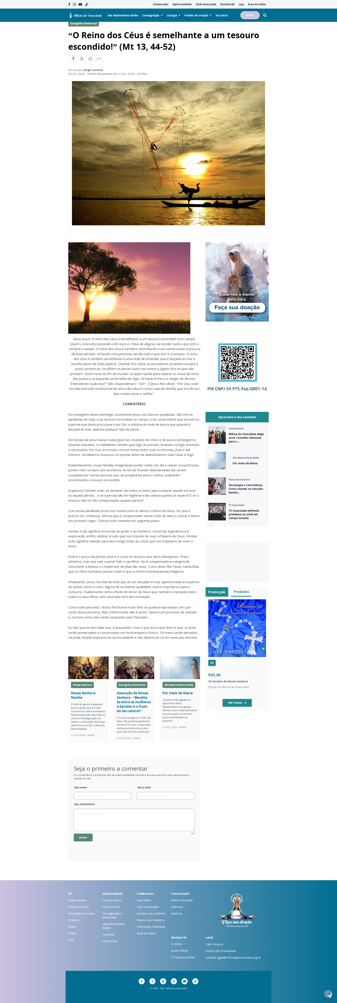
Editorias (177, 907)
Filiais (72, 927)
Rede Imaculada (181, 900)
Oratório (74, 920)
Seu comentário (84, 804)
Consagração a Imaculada (112, 915)
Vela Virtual (110, 941)
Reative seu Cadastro (151, 920)
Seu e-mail (144, 787)
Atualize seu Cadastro (151, 913)
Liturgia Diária (112, 900)
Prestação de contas (81, 913)
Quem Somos (77, 900)
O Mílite (176, 944)
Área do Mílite (146, 933)
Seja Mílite (144, 900)
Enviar (83, 837)
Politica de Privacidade (221, 951)
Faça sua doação (148, 907)
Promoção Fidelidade (151, 927)
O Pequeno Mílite (183, 957)
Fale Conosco (214, 944)
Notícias (176, 913)
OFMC (72, 933)
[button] (263, 649)
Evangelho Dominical (83, 23)
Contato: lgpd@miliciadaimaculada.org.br (233, 957)
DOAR (250, 15)
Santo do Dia (111, 907)
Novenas (108, 934)
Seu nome (80, 787)
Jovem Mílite (179, 951)
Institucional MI (78, 907)
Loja (71, 940)
